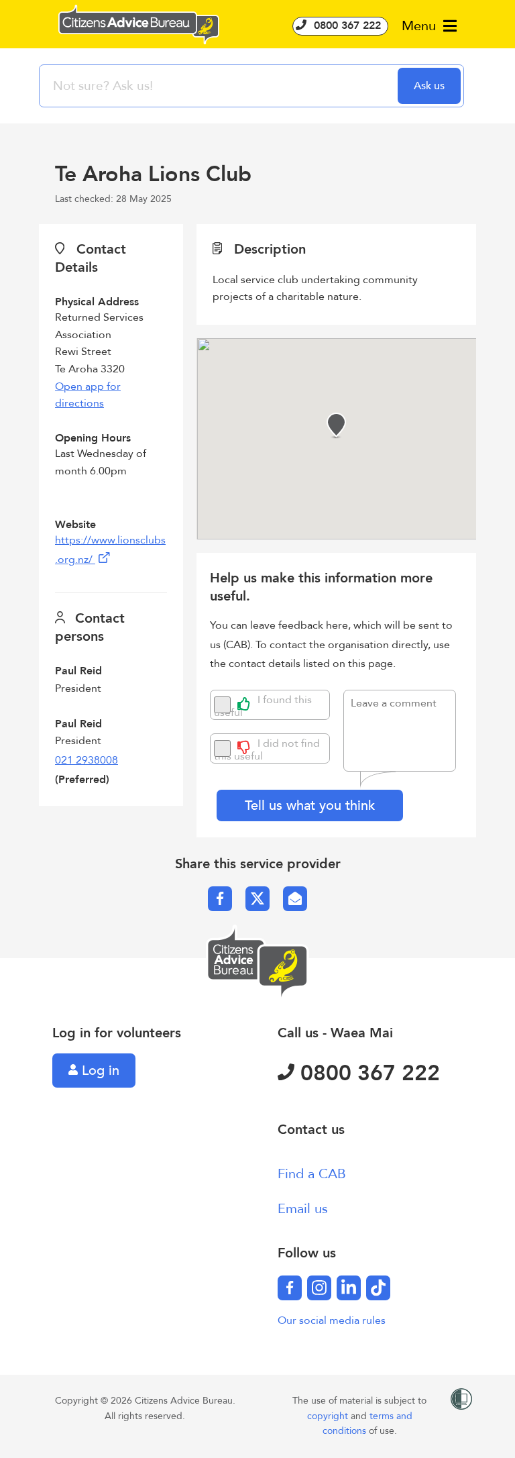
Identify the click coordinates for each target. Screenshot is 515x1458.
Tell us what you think (310, 805)
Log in (98, 1070)
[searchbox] (220, 86)
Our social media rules (332, 1320)
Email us (303, 1209)
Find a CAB (312, 1174)
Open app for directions (88, 395)
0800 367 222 (345, 25)
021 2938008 (86, 760)
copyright (329, 1416)
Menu (421, 26)
